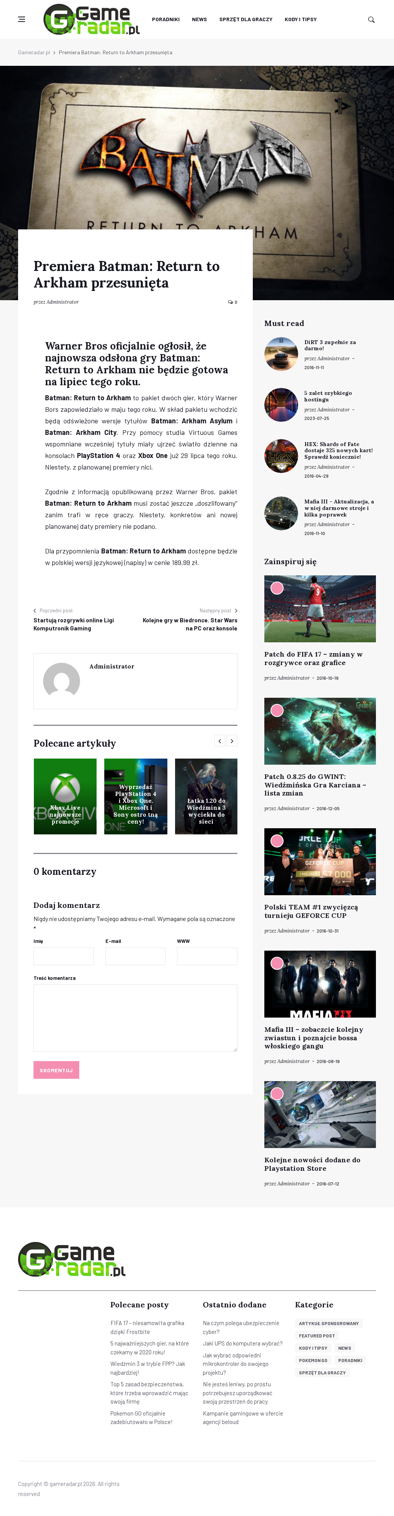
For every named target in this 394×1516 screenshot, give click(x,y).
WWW (183, 941)
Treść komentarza (54, 978)
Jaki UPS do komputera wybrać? (243, 1343)
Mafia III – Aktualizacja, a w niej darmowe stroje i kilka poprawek (339, 508)
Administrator (63, 302)
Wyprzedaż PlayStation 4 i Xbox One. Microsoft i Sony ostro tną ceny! (136, 804)
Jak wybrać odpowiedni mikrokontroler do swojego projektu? (236, 1364)
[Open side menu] (21, 19)
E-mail (113, 941)
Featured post (317, 1335)
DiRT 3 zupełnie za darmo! (330, 345)
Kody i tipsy (301, 19)
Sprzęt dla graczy (245, 19)
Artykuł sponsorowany (329, 1323)
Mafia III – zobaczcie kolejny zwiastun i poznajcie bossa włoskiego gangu (313, 1037)
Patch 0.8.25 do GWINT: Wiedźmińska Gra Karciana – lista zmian (315, 784)
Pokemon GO (313, 1360)
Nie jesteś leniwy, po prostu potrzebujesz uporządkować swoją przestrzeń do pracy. (237, 1393)
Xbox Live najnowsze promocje (65, 814)
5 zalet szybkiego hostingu (328, 396)
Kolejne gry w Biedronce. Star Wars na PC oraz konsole (190, 624)
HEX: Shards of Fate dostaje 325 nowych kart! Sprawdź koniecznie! (338, 451)
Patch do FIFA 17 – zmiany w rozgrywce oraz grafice (313, 658)
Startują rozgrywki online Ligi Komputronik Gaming (73, 624)
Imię (38, 941)
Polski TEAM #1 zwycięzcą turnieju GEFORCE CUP (311, 911)
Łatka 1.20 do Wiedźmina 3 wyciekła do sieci (206, 811)
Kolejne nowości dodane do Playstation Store (312, 1164)
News (199, 19)
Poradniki (166, 19)
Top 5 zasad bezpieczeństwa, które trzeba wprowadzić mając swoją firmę (149, 1393)
